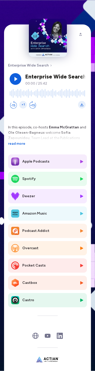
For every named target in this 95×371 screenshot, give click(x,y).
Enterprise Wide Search (28, 65)
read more (16, 143)
